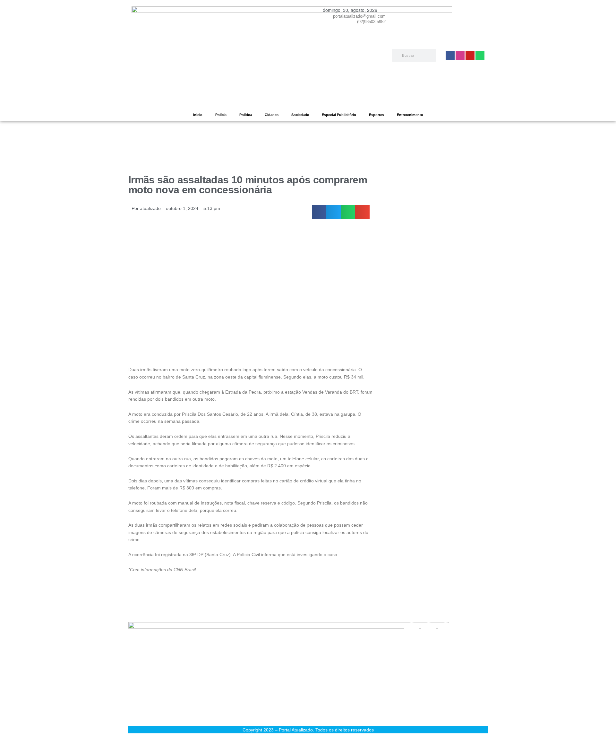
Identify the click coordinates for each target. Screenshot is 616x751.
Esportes (376, 115)
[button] (319, 212)
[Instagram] (428, 630)
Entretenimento (410, 115)
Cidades (271, 115)
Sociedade (300, 115)
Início (197, 115)
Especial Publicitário (339, 115)
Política (245, 115)
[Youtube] (445, 630)
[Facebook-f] (411, 630)
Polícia (221, 115)
